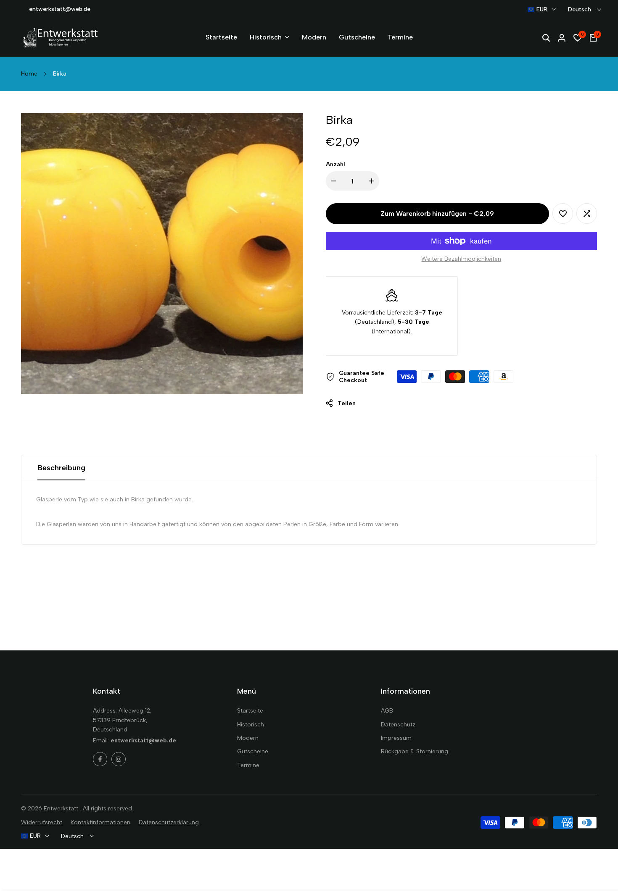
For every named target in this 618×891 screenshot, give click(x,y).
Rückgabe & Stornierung (414, 751)
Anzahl (335, 164)
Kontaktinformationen (100, 822)
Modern (248, 738)
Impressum (396, 738)
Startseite (250, 710)
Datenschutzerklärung (169, 822)
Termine (248, 765)
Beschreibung (61, 467)
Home (29, 73)
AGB (387, 710)
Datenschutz (398, 724)
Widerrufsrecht (41, 822)
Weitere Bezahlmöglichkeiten (461, 258)
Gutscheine (252, 751)
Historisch (250, 724)
